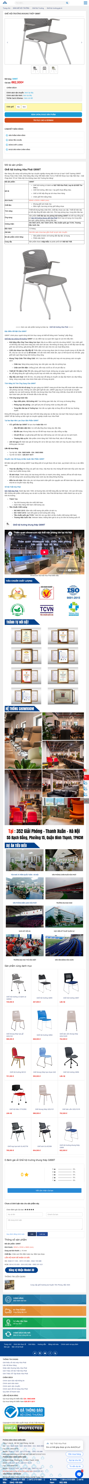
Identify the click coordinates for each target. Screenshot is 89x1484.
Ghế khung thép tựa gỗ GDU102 (14, 1035)
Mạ (18, 107)
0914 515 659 (68, 1479)
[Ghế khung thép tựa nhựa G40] (44, 1057)
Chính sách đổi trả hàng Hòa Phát (15, 1389)
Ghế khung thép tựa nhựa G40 (44, 1072)
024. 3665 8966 (25, 1446)
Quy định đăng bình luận (15, 1234)
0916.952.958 (26, 1264)
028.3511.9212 (26, 1463)
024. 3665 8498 (12, 1446)
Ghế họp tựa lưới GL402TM (18, 1146)
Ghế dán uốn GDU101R (71, 1109)
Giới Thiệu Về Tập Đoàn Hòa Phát (15, 1374)
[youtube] (45, 1353)
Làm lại (42, 1234)
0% (74, 1169)
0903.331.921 (38, 1264)
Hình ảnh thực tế (20, 1344)
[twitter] (35, 1353)
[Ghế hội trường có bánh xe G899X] (17, 983)
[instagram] (40, 1353)
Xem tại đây (29, 93)
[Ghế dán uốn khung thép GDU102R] (71, 1020)
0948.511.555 (14, 1451)
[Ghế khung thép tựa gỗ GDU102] (17, 1020)
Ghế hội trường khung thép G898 (70, 1146)
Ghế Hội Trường (38, 8)
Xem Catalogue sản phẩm (43, 114)
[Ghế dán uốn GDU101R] (71, 1094)
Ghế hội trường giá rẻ (54, 8)
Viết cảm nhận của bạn (44, 1191)
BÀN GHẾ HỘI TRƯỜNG (21, 8)
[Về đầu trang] (86, 801)
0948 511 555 (13, 1261)
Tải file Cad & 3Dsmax (43, 120)
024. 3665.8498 (29, 1399)
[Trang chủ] (5, 3)
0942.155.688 (37, 1451)
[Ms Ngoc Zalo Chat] (86, 783)
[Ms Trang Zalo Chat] (86, 795)
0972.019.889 (25, 1451)
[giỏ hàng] (86, 771)
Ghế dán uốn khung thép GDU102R (69, 1035)
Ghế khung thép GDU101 (44, 1109)
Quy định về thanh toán (11, 1392)
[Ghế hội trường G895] (44, 983)
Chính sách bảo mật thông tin (13, 1381)
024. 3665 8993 (38, 1446)
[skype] (55, 1353)
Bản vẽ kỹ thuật (17, 1347)
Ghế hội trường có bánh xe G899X (16, 998)
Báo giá (7, 1347)
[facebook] (50, 1353)
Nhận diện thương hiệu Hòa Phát (15, 1368)
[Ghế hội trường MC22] (17, 1057)
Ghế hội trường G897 (71, 998)
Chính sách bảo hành (11, 1383)
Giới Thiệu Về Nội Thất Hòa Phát (15, 1371)
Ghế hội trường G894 (44, 1035)
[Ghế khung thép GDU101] (44, 1094)
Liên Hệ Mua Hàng (10, 1365)
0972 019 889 (24, 1261)
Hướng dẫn (42, 1344)
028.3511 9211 (13, 1463)
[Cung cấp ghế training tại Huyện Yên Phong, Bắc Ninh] (9, 1285)
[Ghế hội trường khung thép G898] (71, 1131)
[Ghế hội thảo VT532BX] (17, 1094)
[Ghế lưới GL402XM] (44, 1131)
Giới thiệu (31, 1344)
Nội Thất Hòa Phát (11, 491)
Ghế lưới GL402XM (44, 1146)
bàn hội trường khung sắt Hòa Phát (44, 218)
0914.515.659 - (15, 1264)
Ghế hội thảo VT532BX (18, 1109)
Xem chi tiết (28, 98)
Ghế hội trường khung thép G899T (29, 525)
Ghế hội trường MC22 (18, 1072)
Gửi (32, 1234)
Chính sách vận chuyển (11, 1386)
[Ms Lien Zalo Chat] (86, 789)
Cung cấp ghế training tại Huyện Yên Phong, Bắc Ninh (50, 1285)
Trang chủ (6, 8)
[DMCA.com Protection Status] (44, 1428)
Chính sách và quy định (69, 1344)
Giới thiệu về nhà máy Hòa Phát (14, 1362)
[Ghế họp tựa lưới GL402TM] (17, 1131)
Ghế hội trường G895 (44, 998)
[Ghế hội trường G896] (71, 1057)
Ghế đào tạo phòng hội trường (16, 339)
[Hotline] (86, 777)
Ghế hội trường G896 (71, 1072)
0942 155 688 (36, 1261)
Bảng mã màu (53, 1344)
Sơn (24, 107)
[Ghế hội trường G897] (71, 983)
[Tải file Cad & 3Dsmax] (44, 1270)
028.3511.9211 (29, 1401)
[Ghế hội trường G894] (44, 1020)
